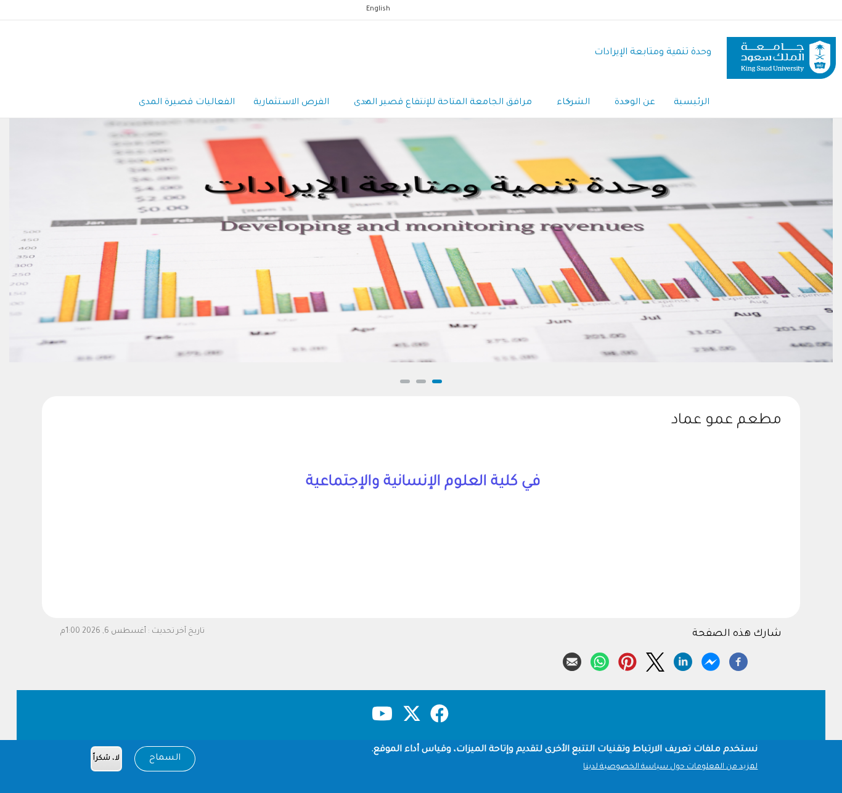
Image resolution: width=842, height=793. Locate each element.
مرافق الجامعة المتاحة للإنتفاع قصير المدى (443, 103)
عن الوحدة (635, 103)
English (378, 9)
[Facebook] (738, 660)
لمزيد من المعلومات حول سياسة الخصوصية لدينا (670, 767)
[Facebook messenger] (710, 660)
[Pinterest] (627, 660)
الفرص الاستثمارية (291, 103)
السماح (165, 758)
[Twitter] (655, 660)
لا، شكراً (106, 759)
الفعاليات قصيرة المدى (187, 103)
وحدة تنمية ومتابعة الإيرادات (652, 52)
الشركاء (573, 103)
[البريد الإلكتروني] (572, 660)
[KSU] (781, 53)
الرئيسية (691, 103)
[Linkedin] (683, 660)
